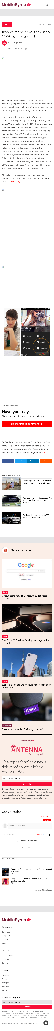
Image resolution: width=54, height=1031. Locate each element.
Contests (5, 939)
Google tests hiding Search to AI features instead (24, 597)
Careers (5, 963)
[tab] (8, 835)
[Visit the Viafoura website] (46, 890)
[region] (27, 851)
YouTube (5, 986)
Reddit (46, 461)
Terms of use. (33, 1024)
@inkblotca (20, 43)
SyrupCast (6, 936)
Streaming (7, 726)
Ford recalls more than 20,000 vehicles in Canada (36, 516)
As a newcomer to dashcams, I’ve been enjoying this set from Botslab (37, 500)
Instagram (6, 983)
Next (49, 24)
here (44, 452)
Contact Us (6, 932)
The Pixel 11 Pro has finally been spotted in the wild (26, 642)
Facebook (8, 461)
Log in (43, 816)
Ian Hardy (12, 43)
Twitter (20, 461)
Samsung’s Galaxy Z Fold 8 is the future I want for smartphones (37, 481)
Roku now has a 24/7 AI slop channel (22, 729)
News (7, 24)
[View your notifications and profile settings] (49, 834)
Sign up (48, 816)
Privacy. (24, 1024)
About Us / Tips (7, 955)
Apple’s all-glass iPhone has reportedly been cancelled (26, 686)
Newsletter (6, 943)
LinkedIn (33, 461)
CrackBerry (15, 181)
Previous (40, 24)
